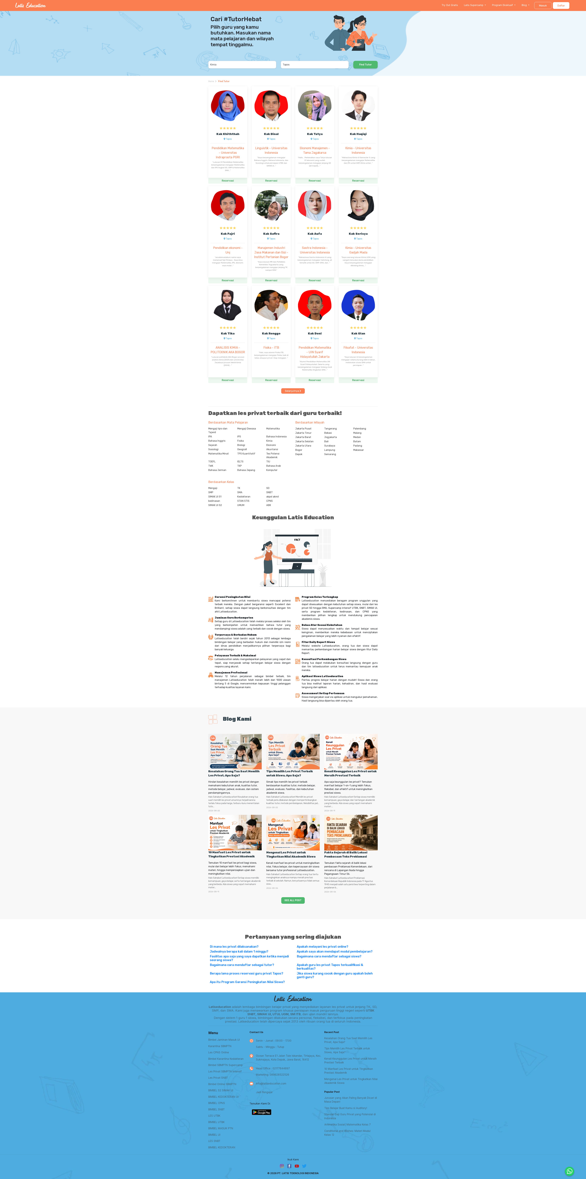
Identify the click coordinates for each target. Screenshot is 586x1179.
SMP (210, 492)
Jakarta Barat (303, 437)
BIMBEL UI (214, 1134)
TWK (210, 465)
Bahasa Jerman (217, 470)
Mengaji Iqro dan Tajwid (217, 430)
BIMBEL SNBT (216, 1109)
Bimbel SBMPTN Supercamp (225, 1065)
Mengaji (212, 488)
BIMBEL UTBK (216, 1122)
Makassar (358, 450)
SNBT (269, 492)
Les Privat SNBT (218, 1077)
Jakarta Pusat (303, 428)
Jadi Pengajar (264, 1092)
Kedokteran (243, 496)
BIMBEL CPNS (216, 1103)
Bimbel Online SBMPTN (222, 1084)
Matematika (273, 428)
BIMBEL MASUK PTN (220, 1128)
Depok (298, 454)
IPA (210, 436)
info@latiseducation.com (271, 1083)
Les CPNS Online (218, 1052)
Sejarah (212, 445)
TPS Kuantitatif (246, 453)
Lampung (329, 450)
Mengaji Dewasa (246, 428)
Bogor (298, 450)
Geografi (242, 449)
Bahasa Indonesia (276, 436)
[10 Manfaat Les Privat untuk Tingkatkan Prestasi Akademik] (235, 832)
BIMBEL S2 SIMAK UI (220, 1090)
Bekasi (328, 432)
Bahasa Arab (273, 465)
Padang (357, 445)
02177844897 (281, 1068)
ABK (268, 505)
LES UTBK (214, 1115)
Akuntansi (272, 449)
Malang (357, 432)
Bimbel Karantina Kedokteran (226, 1058)
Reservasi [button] (228, 180)
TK (238, 488)
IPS (239, 436)
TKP (239, 465)
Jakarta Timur (303, 432)
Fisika (240, 440)
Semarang (330, 454)
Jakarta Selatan (304, 441)
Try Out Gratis (450, 5)
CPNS (269, 500)
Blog (525, 5)
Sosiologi (213, 449)
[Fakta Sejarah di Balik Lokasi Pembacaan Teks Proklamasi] (351, 832)
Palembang (359, 428)
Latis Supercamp (474, 5)
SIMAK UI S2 (215, 505)
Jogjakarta (330, 437)
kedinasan (214, 500)
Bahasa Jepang (246, 470)
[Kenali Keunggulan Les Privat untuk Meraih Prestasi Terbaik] (351, 751)
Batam (357, 441)
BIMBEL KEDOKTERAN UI (223, 1096)
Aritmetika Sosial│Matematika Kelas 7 (347, 1124)
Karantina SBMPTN (220, 1046)
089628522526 (279, 1074)
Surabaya (329, 445)
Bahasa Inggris (216, 440)
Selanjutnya (292, 390)
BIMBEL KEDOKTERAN (221, 1147)
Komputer (271, 470)
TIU (268, 461)
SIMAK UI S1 (214, 496)
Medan (357, 437)
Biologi (241, 445)
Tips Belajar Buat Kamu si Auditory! (345, 1108)
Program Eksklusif (503, 5)
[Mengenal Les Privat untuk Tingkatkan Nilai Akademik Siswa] (293, 832)
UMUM (240, 505)
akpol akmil (272, 496)
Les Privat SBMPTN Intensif (225, 1071)
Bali (326, 441)
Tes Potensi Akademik (272, 455)
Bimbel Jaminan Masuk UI (224, 1039)
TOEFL (212, 461)
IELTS (240, 461)
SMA (239, 492)
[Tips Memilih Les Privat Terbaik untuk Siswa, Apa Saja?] (293, 751)
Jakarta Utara (303, 445)
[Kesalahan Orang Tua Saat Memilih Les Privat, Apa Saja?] (235, 751)
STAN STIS (243, 500)
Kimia (269, 440)
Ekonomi (271, 445)
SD (267, 488)
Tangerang (330, 428)
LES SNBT (214, 1141)
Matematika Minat (218, 453)
